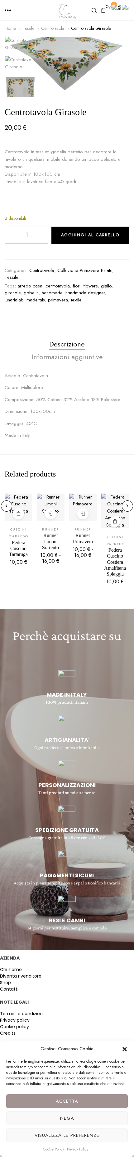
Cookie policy (14, 1027)
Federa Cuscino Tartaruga (18, 548)
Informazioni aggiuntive (67, 357)
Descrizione (67, 344)
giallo (106, 285)
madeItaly (35, 299)
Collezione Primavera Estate (84, 270)
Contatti (9, 989)
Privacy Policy (77, 1149)
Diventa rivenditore (20, 976)
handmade (52, 292)
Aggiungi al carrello (18, 513)
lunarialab (14, 299)
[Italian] (125, 8)
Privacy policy (15, 1020)
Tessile (28, 28)
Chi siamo (11, 969)
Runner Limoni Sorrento (50, 541)
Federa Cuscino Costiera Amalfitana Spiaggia (115, 561)
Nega (67, 1118)
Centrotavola (52, 28)
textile (76, 299)
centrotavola (57, 285)
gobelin (31, 292)
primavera (58, 299)
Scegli (50, 513)
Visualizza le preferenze (67, 1135)
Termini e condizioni (22, 1013)
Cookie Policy (53, 1149)
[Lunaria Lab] (67, 11)
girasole (13, 292)
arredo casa (29, 285)
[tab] (67, 345)
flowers (91, 285)
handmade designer (85, 292)
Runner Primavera (83, 538)
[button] (125, 1049)
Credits (8, 1033)
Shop (5, 982)
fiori (76, 285)
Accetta (67, 1101)
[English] (117, 8)
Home (10, 28)
